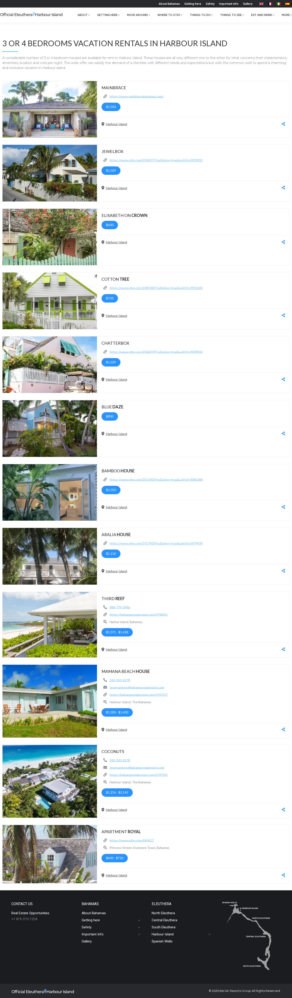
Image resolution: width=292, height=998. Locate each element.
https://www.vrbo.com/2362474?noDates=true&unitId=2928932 (156, 352)
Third (113, 598)
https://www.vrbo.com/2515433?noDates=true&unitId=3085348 (156, 479)
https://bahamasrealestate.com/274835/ (139, 614)
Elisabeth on (124, 215)
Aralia (116, 534)
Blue (112, 406)
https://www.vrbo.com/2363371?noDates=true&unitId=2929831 (156, 160)
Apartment (121, 831)
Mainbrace (114, 87)
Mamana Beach (126, 671)
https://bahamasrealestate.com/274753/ (139, 775)
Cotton (115, 279)
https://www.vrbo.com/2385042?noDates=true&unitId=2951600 (156, 288)
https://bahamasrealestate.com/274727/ (139, 694)
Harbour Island (116, 124)
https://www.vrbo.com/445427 (132, 840)
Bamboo (118, 470)
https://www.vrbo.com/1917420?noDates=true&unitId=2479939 (156, 543)
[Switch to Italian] (278, 4)
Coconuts (113, 751)
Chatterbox (115, 343)
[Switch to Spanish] (287, 4)
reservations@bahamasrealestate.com (137, 687)
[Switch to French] (270, 4)
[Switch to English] (261, 4)
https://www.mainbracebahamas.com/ (137, 96)
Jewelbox (112, 151)
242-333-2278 (120, 680)
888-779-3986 (120, 607)
